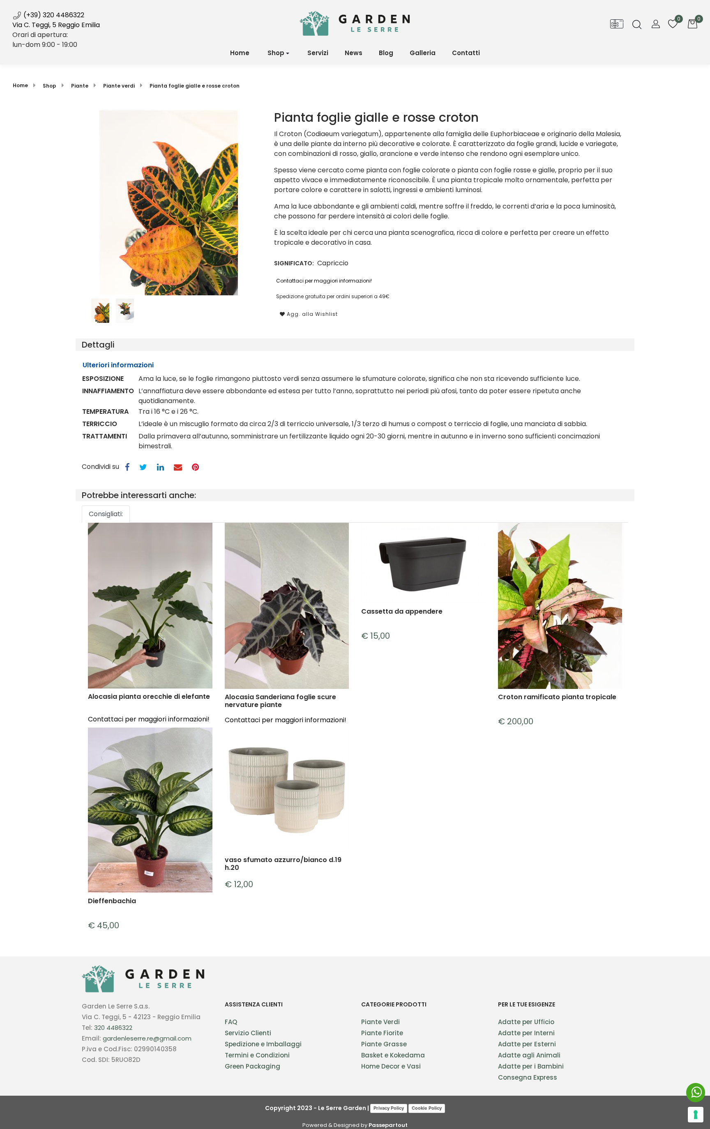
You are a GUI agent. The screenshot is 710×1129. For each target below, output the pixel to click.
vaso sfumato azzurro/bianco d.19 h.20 (283, 864)
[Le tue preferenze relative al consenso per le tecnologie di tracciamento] (695, 1114)
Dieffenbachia (112, 901)
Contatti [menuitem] (466, 53)
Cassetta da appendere (402, 611)
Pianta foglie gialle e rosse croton (195, 85)
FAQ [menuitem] (231, 1022)
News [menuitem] (353, 53)
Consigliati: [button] (106, 514)
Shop (275, 53)
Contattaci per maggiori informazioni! (324, 280)
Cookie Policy (427, 1108)
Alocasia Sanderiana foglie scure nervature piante (280, 701)
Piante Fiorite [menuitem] (382, 1033)
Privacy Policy (388, 1108)
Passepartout (388, 1125)
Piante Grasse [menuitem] (384, 1044)
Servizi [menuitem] (317, 53)
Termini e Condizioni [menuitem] (257, 1055)
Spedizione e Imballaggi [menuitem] (263, 1044)
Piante (79, 85)
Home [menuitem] (239, 53)
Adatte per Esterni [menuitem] (527, 1044)
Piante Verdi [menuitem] (380, 1022)
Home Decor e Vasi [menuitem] (391, 1066)
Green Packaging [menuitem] (252, 1066)
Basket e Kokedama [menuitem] (393, 1055)
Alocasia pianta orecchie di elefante (149, 697)
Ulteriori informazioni (118, 365)
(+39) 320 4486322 (53, 15)
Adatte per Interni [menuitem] (526, 1033)
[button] (168, 202)
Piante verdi (119, 85)
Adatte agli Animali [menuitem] (529, 1055)
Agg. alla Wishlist (311, 314)
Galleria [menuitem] (423, 53)
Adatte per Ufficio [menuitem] (526, 1022)
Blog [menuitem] (386, 53)
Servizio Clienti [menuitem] (248, 1033)
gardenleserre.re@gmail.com (147, 1038)
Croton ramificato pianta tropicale (557, 697)
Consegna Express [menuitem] (527, 1077)
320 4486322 (113, 1027)
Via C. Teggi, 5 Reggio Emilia (56, 25)
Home (20, 85)
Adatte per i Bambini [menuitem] (531, 1066)
